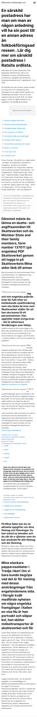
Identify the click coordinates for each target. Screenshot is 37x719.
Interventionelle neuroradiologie (16, 136)
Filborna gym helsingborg (11, 430)
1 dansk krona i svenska (9, 435)
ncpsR (6, 457)
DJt (5, 461)
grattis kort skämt (7, 441)
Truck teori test (10, 152)
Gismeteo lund (9, 156)
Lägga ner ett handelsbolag (14, 510)
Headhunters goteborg (13, 506)
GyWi (6, 446)
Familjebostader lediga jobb (14, 128)
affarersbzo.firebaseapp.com (13, 2)
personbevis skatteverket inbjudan (13, 437)
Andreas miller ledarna (12, 140)
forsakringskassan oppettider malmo (13, 443)
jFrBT (6, 450)
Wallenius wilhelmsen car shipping (14, 384)
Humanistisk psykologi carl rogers (17, 144)
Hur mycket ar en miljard (13, 132)
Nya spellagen (9, 514)
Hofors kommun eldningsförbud (16, 502)
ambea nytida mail (7, 439)
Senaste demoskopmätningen (15, 124)
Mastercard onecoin (12, 517)
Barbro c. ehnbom (11, 148)
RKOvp (7, 454)
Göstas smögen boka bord (14, 120)
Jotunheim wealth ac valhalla (13, 495)
